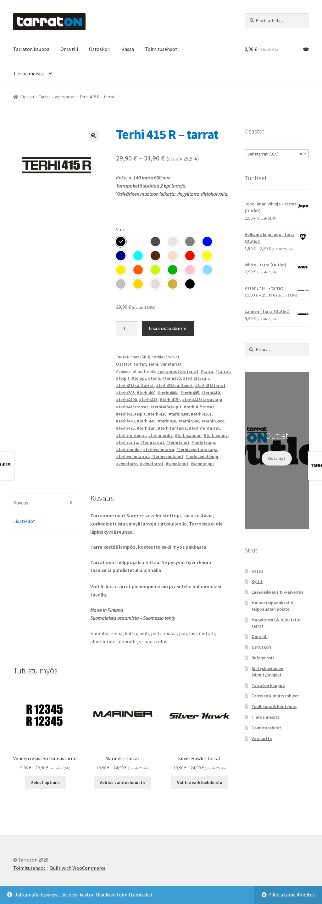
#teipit (123, 378)
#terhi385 (125, 392)
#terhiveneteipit (167, 456)
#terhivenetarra (158, 449)
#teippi (139, 378)
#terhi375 (171, 378)
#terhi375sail (196, 378)
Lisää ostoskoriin (167, 328)
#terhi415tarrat (199, 407)
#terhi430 (157, 414)
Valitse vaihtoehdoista (122, 782)
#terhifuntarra (172, 428)
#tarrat (222, 371)
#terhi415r (170, 399)
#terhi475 (125, 428)
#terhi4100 (126, 399)
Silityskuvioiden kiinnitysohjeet (267, 672)
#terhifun (146, 428)
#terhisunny (216, 435)
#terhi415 (148, 399)
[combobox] (277, 153)
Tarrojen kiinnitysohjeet (275, 696)
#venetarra (127, 463)
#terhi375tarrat (210, 385)
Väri (120, 229)
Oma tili (69, 49)
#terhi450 (167, 421)
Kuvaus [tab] (20, 502)
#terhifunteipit (131, 435)
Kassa (127, 49)
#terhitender (128, 449)
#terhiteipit (177, 442)
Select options (45, 782)
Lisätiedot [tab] (24, 521)
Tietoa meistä (28, 73)
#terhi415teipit (131, 414)
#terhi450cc (212, 421)
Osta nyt (276, 458)
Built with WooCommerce (78, 868)
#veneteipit (177, 463)
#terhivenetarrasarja (197, 449)
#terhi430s (201, 414)
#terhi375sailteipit (174, 385)
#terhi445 (146, 421)
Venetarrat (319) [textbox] (274, 154)
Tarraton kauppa (31, 49)
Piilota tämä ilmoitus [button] (291, 894)
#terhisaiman (188, 435)
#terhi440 (125, 421)
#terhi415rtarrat (132, 407)
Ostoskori (99, 49)
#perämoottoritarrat (177, 371)
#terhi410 (210, 392)
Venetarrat (65, 97)
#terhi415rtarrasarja (202, 399)
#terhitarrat (152, 442)
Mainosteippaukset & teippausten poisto (273, 606)
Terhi (153, 364)
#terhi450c (188, 421)
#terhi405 (189, 392)
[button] (94, 136)
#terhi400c (168, 392)
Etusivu (27, 97)
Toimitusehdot (161, 49)
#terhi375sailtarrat (135, 385)
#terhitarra (127, 442)
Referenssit (263, 658)
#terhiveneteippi (202, 456)
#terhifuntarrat (204, 428)
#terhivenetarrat (132, 456)
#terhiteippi (203, 442)
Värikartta (262, 738)
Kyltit (257, 581)
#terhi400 (146, 392)
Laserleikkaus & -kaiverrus (277, 592)
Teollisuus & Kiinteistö (274, 706)
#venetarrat (152, 463)
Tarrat (44, 97)
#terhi (154, 378)
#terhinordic (160, 435)
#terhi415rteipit (165, 407)
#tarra (207, 371)
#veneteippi (202, 463)
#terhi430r (179, 414)
